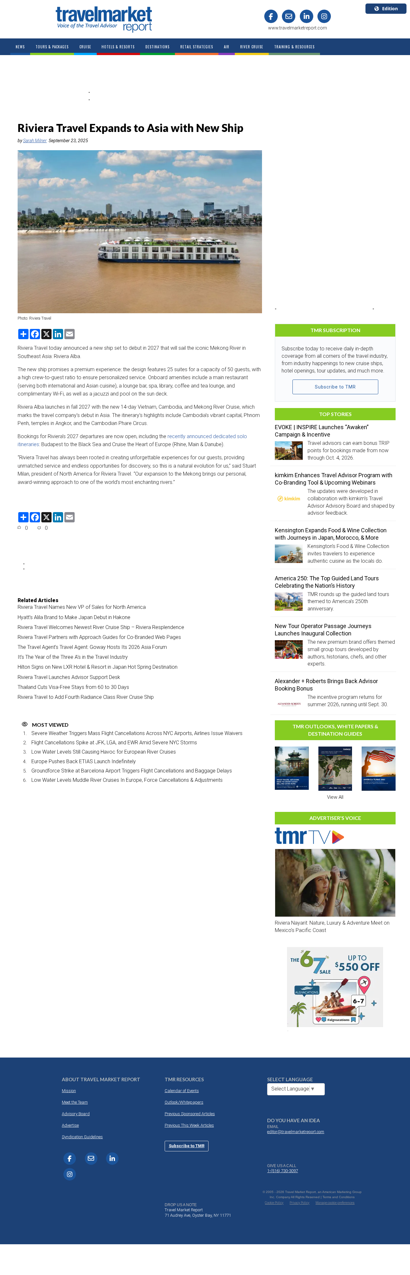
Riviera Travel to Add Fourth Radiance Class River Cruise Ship (86, 697)
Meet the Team (75, 1102)
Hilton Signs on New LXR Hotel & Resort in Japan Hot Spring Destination (97, 667)
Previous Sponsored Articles (190, 1113)
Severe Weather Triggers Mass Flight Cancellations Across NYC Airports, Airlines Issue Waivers (136, 733)
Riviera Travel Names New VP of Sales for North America (82, 607)
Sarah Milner (35, 140)
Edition (390, 8)
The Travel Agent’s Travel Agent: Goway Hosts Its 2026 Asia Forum (92, 647)
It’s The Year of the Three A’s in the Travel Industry (73, 657)
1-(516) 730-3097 (282, 1170)
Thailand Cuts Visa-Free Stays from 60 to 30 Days (73, 687)
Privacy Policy (299, 1203)
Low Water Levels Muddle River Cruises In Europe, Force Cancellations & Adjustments (127, 780)
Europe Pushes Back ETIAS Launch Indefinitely (83, 761)
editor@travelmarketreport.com (295, 1131)
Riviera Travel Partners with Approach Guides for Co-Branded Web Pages (99, 637)
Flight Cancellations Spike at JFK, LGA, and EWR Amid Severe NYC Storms (114, 743)
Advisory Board (76, 1113)
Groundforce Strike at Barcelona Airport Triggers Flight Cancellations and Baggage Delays (131, 771)
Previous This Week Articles (189, 1125)
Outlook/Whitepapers (184, 1102)
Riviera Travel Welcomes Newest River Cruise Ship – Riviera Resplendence (101, 627)
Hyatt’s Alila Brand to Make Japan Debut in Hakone (74, 617)
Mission (69, 1090)
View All (335, 797)
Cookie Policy (274, 1203)
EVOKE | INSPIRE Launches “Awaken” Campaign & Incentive (322, 431)
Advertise (70, 1125)
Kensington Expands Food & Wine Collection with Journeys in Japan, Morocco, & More (331, 534)
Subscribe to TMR (335, 386)
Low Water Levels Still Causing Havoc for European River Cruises (103, 752)
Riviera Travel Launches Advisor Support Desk (69, 677)
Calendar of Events (182, 1090)
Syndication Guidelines (82, 1136)
